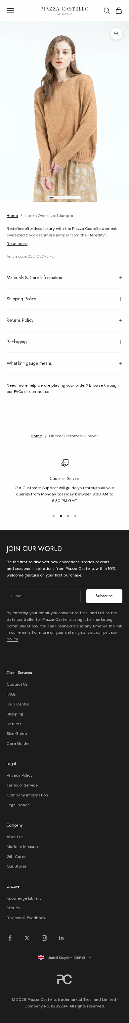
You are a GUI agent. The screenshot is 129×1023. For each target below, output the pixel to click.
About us (15, 836)
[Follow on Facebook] (10, 938)
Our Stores (17, 866)
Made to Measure (23, 846)
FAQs (18, 391)
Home (12, 215)
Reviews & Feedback (26, 917)
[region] (64, 481)
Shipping (15, 714)
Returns (14, 724)
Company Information (27, 795)
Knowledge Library (24, 898)
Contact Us (17, 684)
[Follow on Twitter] (27, 938)
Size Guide (17, 733)
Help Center (18, 704)
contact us (39, 391)
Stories (13, 908)
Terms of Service (22, 785)
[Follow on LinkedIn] (61, 938)
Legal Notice (18, 805)
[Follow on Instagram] (44, 938)
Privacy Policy (20, 775)
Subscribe (104, 596)
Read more (17, 243)
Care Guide (17, 743)
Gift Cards (16, 856)
